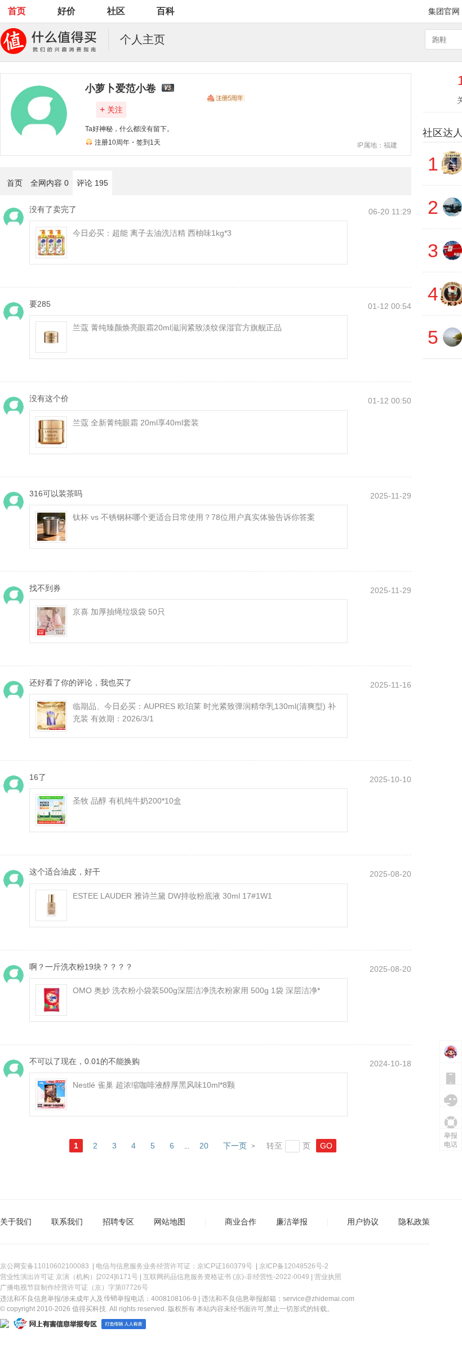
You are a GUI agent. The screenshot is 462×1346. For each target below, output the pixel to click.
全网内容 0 (49, 182)
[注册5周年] (226, 98)
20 (203, 1145)
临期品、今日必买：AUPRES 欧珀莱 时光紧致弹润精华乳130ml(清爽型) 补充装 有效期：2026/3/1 (204, 712)
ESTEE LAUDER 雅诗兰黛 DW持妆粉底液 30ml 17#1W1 (172, 895)
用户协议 (363, 1221)
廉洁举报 (292, 1221)
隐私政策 (414, 1221)
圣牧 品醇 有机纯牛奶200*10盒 (127, 800)
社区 (116, 11)
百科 (166, 11)
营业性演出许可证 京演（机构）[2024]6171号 (69, 1277)
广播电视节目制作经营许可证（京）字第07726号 (74, 1287)
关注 (111, 109)
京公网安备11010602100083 (44, 1266)
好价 (66, 11)
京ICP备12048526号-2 (293, 1266)
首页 (17, 11)
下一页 (235, 1145)
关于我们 (16, 1221)
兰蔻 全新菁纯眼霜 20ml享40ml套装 (136, 422)
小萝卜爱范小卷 (120, 88)
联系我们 (67, 1221)
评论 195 (92, 182)
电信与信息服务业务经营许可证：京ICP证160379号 (174, 1266)
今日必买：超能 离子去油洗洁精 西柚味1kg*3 (152, 232)
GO (326, 1145)
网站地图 (169, 1221)
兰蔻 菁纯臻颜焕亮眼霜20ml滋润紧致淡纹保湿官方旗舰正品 (177, 327)
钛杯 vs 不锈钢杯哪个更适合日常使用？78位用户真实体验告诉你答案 (194, 517)
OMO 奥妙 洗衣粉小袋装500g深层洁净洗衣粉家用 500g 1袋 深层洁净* (196, 990)
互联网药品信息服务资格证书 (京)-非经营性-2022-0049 (226, 1277)
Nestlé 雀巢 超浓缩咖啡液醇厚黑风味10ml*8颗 (154, 1084)
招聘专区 (118, 1221)
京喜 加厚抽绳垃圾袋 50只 (119, 611)
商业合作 (240, 1221)
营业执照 (327, 1277)
